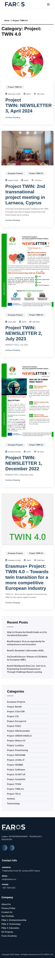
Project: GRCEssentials (18, 731)
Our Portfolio (8, 916)
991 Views (40, 452)
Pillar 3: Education (10, 928)
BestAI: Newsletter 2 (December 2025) (25, 650)
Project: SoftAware (16, 770)
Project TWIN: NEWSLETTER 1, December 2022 (23, 463)
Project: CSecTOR (16, 712)
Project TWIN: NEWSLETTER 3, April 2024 (28, 105)
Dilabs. (17, 954)
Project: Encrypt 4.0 (16, 721)
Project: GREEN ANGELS (19, 736)
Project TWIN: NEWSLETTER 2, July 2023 (23, 333)
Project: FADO (14, 726)
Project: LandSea (15, 745)
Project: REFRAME (16, 755)
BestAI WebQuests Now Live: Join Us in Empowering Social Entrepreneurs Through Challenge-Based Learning (26, 669)
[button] (48, 4)
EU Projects (7, 932)
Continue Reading (12, 117)
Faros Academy (9, 936)
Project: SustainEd (16, 779)
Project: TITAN (14, 784)
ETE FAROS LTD (46, 954)
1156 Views (36, 322)
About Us (6, 904)
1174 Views (38, 180)
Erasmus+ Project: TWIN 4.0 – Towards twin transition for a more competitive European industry (26, 577)
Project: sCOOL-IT (16, 760)
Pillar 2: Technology (11, 924)
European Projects (15, 173)
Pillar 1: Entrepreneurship (14, 920)
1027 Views (40, 94)
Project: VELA (14, 794)
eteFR (28, 94)
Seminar (11, 799)
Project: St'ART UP (16, 774)
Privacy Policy (8, 908)
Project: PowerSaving (17, 750)
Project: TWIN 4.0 (15, 87)
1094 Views (41, 560)
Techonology (13, 803)
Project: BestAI (14, 707)
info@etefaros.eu (9, 879)
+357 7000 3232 (8, 888)
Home (6, 20)
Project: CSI (13, 716)
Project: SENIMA (15, 765)
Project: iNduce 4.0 (16, 741)
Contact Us (7, 912)
